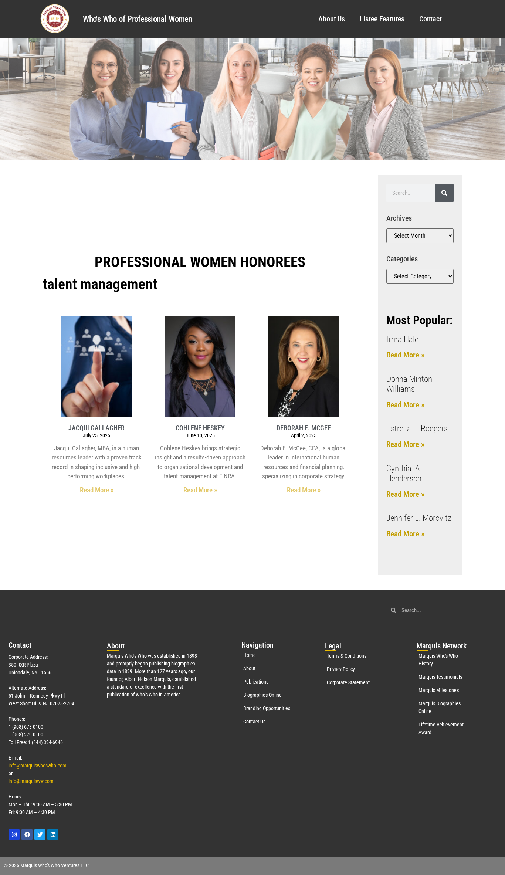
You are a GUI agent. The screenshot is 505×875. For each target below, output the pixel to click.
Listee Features (382, 18)
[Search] (444, 193)
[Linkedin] (52, 834)
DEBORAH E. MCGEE (304, 428)
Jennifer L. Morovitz (418, 518)
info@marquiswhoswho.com (38, 766)
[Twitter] (39, 834)
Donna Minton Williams (409, 384)
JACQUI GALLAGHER (96, 428)
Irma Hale (402, 340)
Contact (430, 18)
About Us (331, 18)
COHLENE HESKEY (200, 428)
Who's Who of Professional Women (137, 19)
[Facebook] (27, 834)
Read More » (96, 490)
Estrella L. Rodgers (417, 429)
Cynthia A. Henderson (403, 474)
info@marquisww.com (31, 781)
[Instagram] (14, 834)
